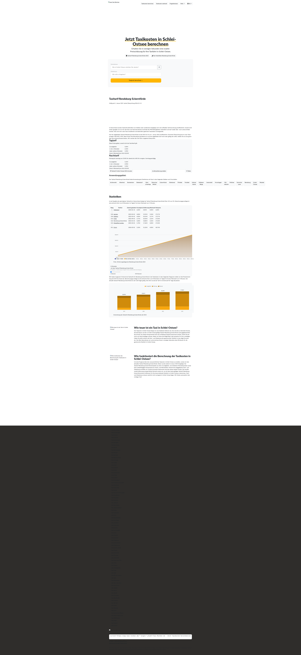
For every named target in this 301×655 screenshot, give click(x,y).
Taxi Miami (114, 550)
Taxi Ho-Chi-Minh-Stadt (118, 492)
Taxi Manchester (115, 542)
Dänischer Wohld (154, 183)
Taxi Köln (113, 515)
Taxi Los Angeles (115, 530)
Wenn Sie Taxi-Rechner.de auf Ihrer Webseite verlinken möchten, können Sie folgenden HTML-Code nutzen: (138, 633)
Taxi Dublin (114, 477)
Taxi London (114, 527)
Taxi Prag (113, 570)
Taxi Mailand (114, 537)
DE (190, 3)
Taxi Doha (114, 470)
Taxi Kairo (114, 510)
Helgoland (116, 210)
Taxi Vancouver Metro (117, 613)
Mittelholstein (226, 183)
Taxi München (115, 557)
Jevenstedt (209, 182)
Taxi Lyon (113, 532)
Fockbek (187, 182)
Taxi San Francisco (116, 582)
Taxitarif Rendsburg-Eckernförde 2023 (137, 55)
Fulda (115, 218)
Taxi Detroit (114, 467)
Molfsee (232, 182)
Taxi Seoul (114, 590)
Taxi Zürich (114, 625)
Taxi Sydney (114, 600)
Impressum (112, 643)
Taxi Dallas (114, 462)
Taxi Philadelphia (115, 567)
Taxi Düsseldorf (115, 480)
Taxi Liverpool (115, 525)
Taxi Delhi (114, 465)
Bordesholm (130, 182)
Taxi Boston (114, 452)
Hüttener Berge (201, 183)
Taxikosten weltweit (161, 3)
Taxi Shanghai (115, 595)
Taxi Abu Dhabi (115, 430)
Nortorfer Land (239, 183)
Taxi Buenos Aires (116, 457)
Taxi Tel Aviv (114, 603)
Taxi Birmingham (115, 450)
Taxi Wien (114, 620)
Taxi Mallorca (115, 540)
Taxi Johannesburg (116, 507)
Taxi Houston (115, 497)
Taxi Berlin (114, 447)
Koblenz (116, 216)
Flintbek (180, 182)
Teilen (189, 171)
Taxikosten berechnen (147, 3)
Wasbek (262, 182)
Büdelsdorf (140, 182)
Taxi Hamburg (115, 485)
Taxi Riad (113, 572)
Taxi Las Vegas (115, 520)
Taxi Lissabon (115, 522)
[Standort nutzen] (159, 67)
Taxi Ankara (114, 435)
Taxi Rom (113, 577)
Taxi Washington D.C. (117, 615)
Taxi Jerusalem (115, 505)
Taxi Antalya (114, 437)
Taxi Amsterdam (115, 432)
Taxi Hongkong (115, 495)
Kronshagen (218, 182)
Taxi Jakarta (114, 502)
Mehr (182, 3)
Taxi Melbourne (115, 545)
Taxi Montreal (115, 552)
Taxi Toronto (114, 608)
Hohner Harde (194, 183)
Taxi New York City (116, 560)
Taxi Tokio (114, 605)
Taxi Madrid (114, 535)
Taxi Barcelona (115, 445)
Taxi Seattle (114, 587)
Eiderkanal (172, 182)
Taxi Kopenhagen (116, 517)
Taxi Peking (114, 565)
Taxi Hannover (115, 487)
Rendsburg (248, 182)
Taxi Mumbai (114, 555)
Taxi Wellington (115, 618)
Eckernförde (163, 182)
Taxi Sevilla (114, 593)
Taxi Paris (113, 562)
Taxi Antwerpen (115, 440)
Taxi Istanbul (114, 500)
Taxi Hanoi (114, 490)
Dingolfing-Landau (119, 223)
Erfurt (115, 227)
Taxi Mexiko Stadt (116, 547)
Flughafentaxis (174, 3)
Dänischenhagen (147, 183)
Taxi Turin (113, 610)
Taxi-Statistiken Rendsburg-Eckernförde (164, 55)
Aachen (116, 214)
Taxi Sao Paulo (115, 585)
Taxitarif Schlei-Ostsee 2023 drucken (121, 171)
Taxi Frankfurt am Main (117, 482)
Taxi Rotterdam (115, 580)
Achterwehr (113, 182)
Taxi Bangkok (114, 442)
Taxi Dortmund (115, 472)
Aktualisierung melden (159, 171)
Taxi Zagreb (114, 623)
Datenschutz (123, 643)
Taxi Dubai (114, 475)
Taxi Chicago (114, 460)
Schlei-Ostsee (255, 183)
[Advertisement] (150, 19)
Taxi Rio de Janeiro (116, 575)
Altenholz (122, 182)
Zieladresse (114, 71)
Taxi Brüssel (114, 455)
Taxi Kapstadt (115, 512)
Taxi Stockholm (115, 598)
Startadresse (114, 64)
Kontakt (117, 643)
